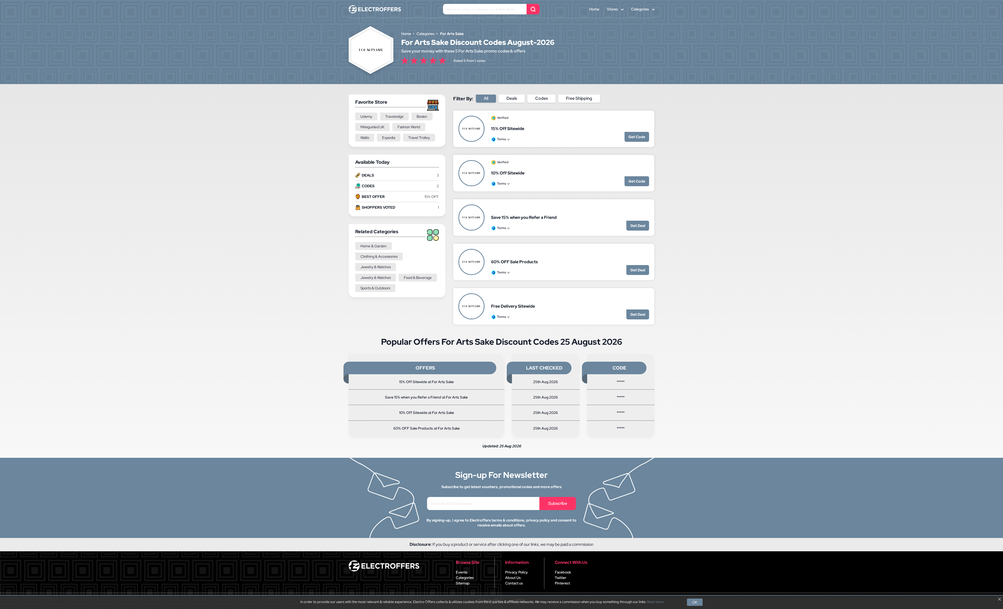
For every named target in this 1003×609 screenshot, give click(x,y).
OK (694, 602)
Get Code (636, 136)
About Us (513, 577)
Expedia (388, 137)
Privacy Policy (516, 572)
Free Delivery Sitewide (513, 306)
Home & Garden (373, 246)
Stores (612, 9)
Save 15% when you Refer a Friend (524, 217)
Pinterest (562, 583)
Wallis (364, 137)
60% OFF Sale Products (514, 262)
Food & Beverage (418, 277)
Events (462, 572)
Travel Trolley (419, 137)
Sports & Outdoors (375, 288)
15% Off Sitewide (507, 128)
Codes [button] (541, 98)
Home (594, 9)
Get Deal (637, 225)
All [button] (486, 98)
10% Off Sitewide (507, 173)
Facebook (563, 572)
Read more (655, 602)
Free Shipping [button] (579, 98)
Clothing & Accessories (379, 256)
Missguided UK (372, 127)
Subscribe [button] (557, 503)
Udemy (366, 116)
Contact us (514, 583)
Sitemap (463, 583)
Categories (640, 9)
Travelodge (394, 116)
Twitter (560, 577)
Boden (422, 116)
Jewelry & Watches (375, 267)
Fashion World (409, 127)
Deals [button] (511, 98)
